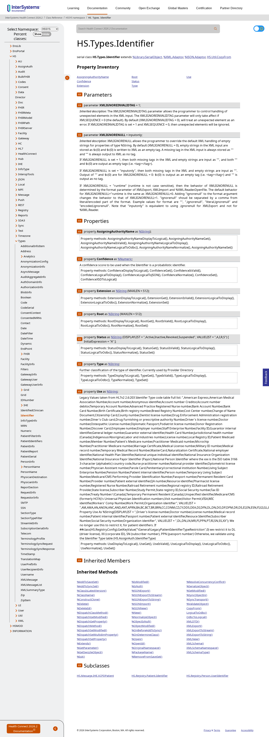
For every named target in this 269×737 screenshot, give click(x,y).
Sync (21, 225)
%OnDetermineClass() (145, 634)
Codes (22, 82)
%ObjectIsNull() (141, 621)
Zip (23, 595)
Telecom (26, 533)
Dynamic (26, 343)
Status (135, 81)
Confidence (84, 81)
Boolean (26, 297)
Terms (217, 730)
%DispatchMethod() (89, 626)
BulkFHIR (24, 76)
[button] (79, 94)
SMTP (24, 502)
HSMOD (18, 626)
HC (20, 143)
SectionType (28, 513)
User (21, 610)
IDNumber (27, 400)
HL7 (20, 148)
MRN (24, 425)
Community (122, 8)
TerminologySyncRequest (37, 543)
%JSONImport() (141, 604)
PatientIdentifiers (31, 441)
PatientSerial (28, 456)
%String (144, 231)
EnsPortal (19, 51)
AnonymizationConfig (34, 261)
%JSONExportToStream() (147, 595)
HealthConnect (27, 153)
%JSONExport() (141, 590)
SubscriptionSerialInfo (34, 528)
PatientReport (29, 451)
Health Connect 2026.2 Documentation (24, 728)
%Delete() (83, 604)
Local (21, 184)
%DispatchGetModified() (92, 617)
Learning (73, 8)
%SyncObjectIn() (196, 595)
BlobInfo (26, 292)
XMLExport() (194, 626)
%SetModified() (196, 590)
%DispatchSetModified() (92, 630)
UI (19, 605)
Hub (20, 159)
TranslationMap (30, 559)
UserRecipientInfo (32, 569)
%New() (136, 612)
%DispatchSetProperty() (92, 639)
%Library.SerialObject (147, 57)
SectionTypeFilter (31, 518)
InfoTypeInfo (29, 420)
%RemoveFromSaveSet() (147, 656)
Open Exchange (149, 8)
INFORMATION (22, 631)
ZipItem (26, 600)
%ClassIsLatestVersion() (92, 590)
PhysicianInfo (29, 482)
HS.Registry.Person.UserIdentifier (207, 675)
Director (20, 97)
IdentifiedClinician (32, 410)
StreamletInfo (29, 523)
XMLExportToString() (199, 634)
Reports (23, 215)
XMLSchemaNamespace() (202, 648)
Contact (25, 323)
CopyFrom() (193, 608)
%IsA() (81, 656)
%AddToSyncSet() (88, 586)
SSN (23, 508)
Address (26, 251)
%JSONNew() (140, 608)
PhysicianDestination (34, 477)
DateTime (27, 338)
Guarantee (230, 730)
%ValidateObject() (197, 604)
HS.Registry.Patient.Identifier (150, 675)
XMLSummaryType (33, 590)
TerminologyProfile (33, 538)
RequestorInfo (30, 497)
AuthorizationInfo (32, 287)
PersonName (32, 466)
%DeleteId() (84, 608)
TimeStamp (28, 554)
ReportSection (29, 487)
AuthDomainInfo (31, 282)
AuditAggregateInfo (33, 277)
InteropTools (26, 174)
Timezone (24, 236)
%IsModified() (140, 582)
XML (21, 620)
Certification (204, 8)
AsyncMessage (30, 271)
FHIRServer (25, 128)
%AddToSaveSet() (88, 582)
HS (89, 17)
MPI (20, 189)
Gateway (23, 138)
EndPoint (26, 348)
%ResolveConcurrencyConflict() (206, 582)
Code (24, 302)
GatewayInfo (29, 374)
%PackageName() (143, 652)
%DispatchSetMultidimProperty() (97, 634)
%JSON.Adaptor (195, 57)
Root (134, 77)
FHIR (21, 107)
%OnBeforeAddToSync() (147, 630)
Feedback (266, 376)
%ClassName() (86, 595)
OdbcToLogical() (196, 617)
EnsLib (17, 46)
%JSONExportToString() (146, 599)
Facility (22, 133)
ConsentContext (31, 313)
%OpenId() (138, 643)
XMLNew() (193, 639)
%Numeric (125, 259)
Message (23, 194)
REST (21, 205)
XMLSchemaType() (198, 652)
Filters (24, 369)
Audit (21, 71)
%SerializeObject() (197, 586)
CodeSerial (27, 307)
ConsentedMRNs (31, 318)
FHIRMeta (24, 112)
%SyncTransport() (197, 599)
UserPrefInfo (29, 564)
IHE (20, 164)
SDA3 (21, 220)
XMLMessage (29, 579)
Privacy (207, 730)
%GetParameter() (87, 648)
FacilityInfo (28, 364)
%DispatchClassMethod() (92, 612)
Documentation (97, 8)
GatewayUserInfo (32, 384)
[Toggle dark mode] (258, 28)
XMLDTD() (192, 621)
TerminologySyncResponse (38, 549)
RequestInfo (28, 492)
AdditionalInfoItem (33, 246)
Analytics (29, 256)
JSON (21, 179)
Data (21, 92)
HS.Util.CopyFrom (219, 57)
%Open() (137, 639)
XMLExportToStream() (200, 630)
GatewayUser (29, 379)
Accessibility (247, 730)
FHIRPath (24, 123)
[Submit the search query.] (215, 28)
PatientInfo (28, 446)
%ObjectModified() (143, 626)
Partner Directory (231, 8)
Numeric (26, 431)
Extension (83, 85)
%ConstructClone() (88, 599)
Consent (23, 87)
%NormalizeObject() (144, 617)
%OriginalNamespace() (146, 648)
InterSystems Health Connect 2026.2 (24, 17)
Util (20, 615)
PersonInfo (28, 461)
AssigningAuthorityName (93, 77)
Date (24, 328)
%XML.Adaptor (173, 57)
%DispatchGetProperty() (92, 621)
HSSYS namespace (75, 17)
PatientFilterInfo (31, 436)
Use (188, 77)
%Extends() (84, 643)
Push (21, 200)
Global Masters (178, 8)
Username (27, 574)
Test (20, 230)
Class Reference (54, 17)
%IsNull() (137, 586)
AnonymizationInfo (33, 266)
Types (96, 17)
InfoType (23, 169)
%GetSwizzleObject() (90, 652)
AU (20, 61)
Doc (20, 102)
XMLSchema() (195, 643)
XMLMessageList (31, 585)
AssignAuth (25, 66)
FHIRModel (25, 118)
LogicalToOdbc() (196, 612)
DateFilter (27, 333)
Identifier (105, 17)
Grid (26, 390)
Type (135, 85)
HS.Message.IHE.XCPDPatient (95, 675)
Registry (23, 210)
